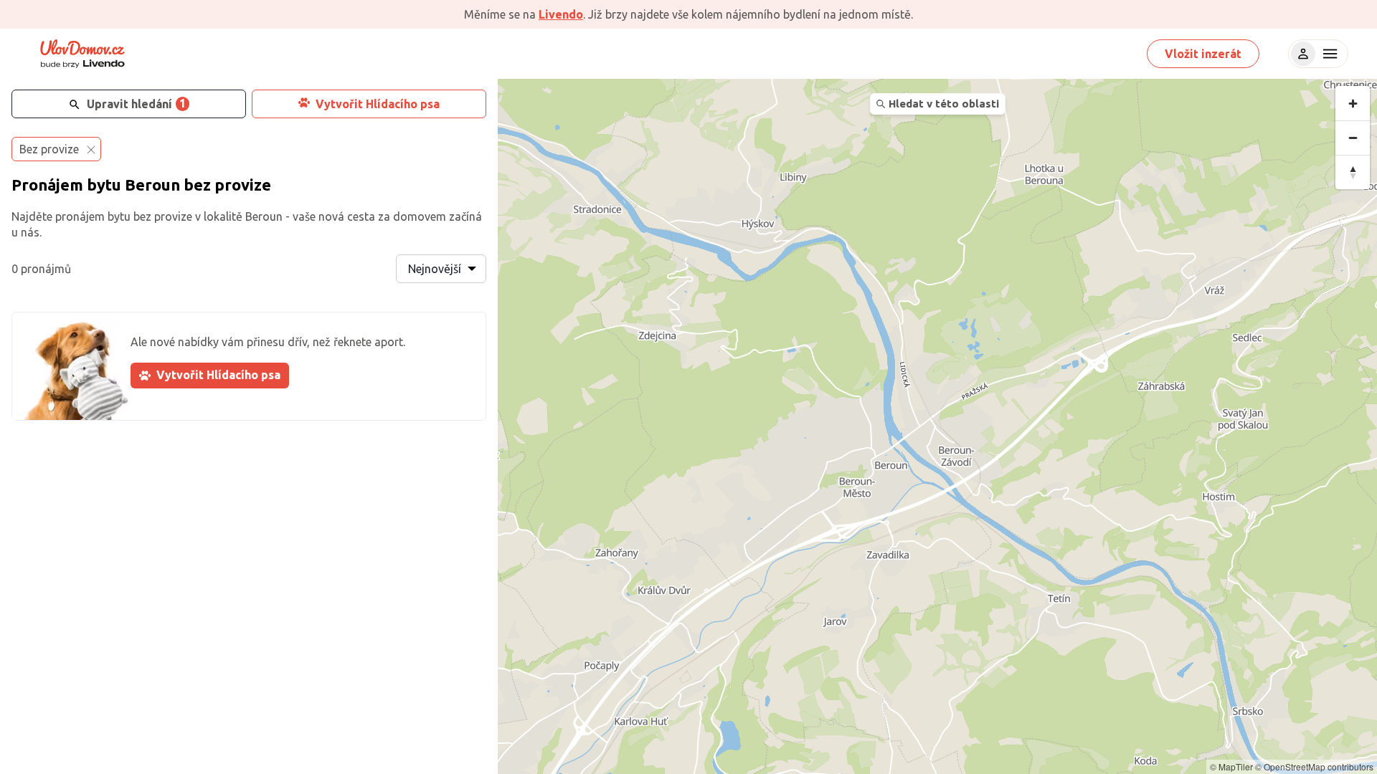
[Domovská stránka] (82, 53)
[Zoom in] (1352, 103)
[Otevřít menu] (1328, 53)
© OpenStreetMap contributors (1314, 766)
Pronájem (47, 185)
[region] (937, 426)
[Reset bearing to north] (1352, 172)
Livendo (561, 14)
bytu (104, 185)
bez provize (227, 185)
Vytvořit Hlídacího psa (378, 103)
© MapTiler (1231, 766)
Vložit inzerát (1203, 53)
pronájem (80, 216)
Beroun (152, 185)
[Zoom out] (1352, 137)
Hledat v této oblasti (944, 103)
